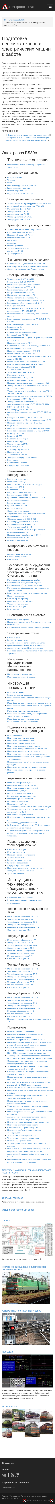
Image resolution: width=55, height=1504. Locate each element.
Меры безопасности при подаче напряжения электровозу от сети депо (27, 714)
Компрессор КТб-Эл (16, 487)
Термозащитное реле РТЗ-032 (20, 372)
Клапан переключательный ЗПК (21, 524)
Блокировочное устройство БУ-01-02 (23, 324)
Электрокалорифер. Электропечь (22, 457)
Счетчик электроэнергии (18, 556)
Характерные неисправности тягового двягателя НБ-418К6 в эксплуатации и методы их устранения (29, 1057)
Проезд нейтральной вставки (20, 798)
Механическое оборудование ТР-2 (22, 968)
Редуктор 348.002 (15, 508)
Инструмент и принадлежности (21, 674)
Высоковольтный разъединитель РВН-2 (24, 303)
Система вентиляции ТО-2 (19, 929)
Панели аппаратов (15, 595)
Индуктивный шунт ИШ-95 (18, 237)
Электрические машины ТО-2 (20, 919)
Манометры (12, 559)
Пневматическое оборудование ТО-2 (23, 927)
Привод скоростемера (17, 190)
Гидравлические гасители (18, 188)
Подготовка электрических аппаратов (23, 751)
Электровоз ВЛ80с (14, 137)
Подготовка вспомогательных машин (23, 745)
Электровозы (14, 1496)
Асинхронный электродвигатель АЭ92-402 (25, 206)
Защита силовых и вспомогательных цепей (26, 642)
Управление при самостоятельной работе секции (29, 806)
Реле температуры (15, 374)
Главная (5, 1496)
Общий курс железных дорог (18, 1209)
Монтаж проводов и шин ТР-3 (20, 1013)
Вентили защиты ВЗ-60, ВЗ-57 (20, 398)
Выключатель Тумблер (17, 462)
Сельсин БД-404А (15, 446)
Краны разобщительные (18, 500)
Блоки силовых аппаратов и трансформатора (27, 593)
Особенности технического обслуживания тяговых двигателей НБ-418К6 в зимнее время (29, 1083)
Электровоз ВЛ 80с (17, 19)
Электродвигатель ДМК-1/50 (19, 216)
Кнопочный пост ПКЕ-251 (18, 335)
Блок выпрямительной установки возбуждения (27, 266)
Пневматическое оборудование (21, 854)
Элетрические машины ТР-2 (19, 971)
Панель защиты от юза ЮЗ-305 (21, 353)
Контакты (14, 1498)
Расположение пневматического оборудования (28, 627)
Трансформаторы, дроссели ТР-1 (22, 945)
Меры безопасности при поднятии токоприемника (29, 702)
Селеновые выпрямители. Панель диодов (25, 269)
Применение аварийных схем (20, 814)
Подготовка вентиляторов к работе (22, 1124)
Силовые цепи (13, 637)
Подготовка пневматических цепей (22, 787)
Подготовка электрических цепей (21, 785)
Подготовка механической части (21, 740)
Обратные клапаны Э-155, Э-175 (21, 519)
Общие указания (14, 735)
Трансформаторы (15, 253)
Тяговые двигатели (15, 857)
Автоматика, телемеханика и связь (21, 1310)
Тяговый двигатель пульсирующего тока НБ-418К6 (29, 203)
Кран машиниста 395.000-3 (19, 495)
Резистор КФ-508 (14, 436)
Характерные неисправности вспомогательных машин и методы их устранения (28, 1107)
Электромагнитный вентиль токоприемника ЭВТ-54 (29, 396)
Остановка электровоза (17, 801)
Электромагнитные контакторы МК (22, 297)
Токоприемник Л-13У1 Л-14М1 (20, 279)
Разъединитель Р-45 (16, 305)
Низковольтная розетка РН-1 (19, 343)
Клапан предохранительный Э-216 (22, 521)
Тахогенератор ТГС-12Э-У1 (19, 449)
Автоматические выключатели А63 (22, 332)
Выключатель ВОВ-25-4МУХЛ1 (20, 281)
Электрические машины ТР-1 (20, 942)
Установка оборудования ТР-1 (20, 953)
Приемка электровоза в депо (20, 782)
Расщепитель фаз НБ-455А (19, 208)
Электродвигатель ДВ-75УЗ (19, 219)
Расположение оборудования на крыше (24, 585)
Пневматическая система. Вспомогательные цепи (29, 622)
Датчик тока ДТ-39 (15, 251)
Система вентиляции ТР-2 (18, 987)
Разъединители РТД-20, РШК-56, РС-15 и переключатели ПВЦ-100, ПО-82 (25, 309)
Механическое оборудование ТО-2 (22, 916)
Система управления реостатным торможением (28, 428)
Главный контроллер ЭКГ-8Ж (20, 289)
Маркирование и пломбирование (21, 676)
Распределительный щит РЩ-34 (21, 377)
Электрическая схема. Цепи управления (25, 648)
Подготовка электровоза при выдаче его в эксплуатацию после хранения (25, 869)
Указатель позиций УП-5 (18, 444)
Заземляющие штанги (17, 454)
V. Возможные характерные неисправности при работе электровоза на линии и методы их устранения (28, 833)
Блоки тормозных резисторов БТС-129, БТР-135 (28, 430)
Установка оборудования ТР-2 (20, 982)
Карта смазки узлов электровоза (21, 1047)
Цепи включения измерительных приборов (26, 645)
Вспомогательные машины (19, 860)
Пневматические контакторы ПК (21, 295)
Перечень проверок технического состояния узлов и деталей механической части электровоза (29, 1043)
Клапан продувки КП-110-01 (19, 409)
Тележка (11, 180)
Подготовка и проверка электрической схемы (27, 753)
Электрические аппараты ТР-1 (20, 948)
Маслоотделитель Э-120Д (18, 537)
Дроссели (11, 243)
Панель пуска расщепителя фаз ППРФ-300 (26, 361)
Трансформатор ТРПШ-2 (18, 248)
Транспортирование (16, 873)
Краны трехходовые (16, 503)
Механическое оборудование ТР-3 (22, 997)
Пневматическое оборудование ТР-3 (23, 1008)
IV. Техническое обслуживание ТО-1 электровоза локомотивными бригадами (28, 826)
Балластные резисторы (17, 438)
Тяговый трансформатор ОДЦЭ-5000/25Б (25, 229)
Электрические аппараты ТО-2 (20, 924)
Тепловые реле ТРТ (16, 369)
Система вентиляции (16, 606)
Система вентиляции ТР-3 (18, 1016)
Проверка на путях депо (18, 790)
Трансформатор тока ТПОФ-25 (21, 287)
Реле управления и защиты (19, 348)
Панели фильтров (15, 245)
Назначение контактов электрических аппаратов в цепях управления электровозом (29, 1160)
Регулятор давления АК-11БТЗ (20, 540)
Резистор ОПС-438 (15, 433)
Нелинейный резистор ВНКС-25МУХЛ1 (24, 284)
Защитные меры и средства (19, 694)
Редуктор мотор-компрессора (20, 193)
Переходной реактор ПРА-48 (20, 235)
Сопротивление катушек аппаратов (22, 1127)
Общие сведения (14, 177)
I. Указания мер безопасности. (20, 897)
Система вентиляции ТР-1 (18, 958)
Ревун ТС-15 (12, 425)
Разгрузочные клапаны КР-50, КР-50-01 (24, 417)
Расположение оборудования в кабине (24, 579)
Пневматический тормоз (18, 619)
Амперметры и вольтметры (19, 553)
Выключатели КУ (14, 327)
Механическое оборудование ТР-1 (22, 940)
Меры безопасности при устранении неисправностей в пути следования (23, 720)
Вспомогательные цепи (17, 640)
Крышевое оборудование (18, 862)
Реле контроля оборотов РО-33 (21, 366)
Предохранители (14, 452)
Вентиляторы (13, 609)
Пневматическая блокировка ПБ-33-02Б (24, 422)
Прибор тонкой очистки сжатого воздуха (24, 484)
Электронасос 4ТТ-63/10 (18, 211)
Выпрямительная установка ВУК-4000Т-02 (26, 263)
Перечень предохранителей (19, 1140)
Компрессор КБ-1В (15, 489)
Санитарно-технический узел (20, 601)
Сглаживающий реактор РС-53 (20, 232)
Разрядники (12, 460)
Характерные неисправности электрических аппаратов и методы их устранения (26, 1118)
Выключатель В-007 (16, 329)
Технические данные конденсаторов (23, 1138)
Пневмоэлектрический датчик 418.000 (24, 534)
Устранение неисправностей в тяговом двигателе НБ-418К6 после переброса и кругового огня (29, 1051)
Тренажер (7, 1351)
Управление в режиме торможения (22, 795)
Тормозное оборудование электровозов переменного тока (24, 1268)
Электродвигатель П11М (18, 214)
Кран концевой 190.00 (17, 505)
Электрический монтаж (17, 603)
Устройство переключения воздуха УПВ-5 (25, 300)
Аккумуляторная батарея (18, 465)
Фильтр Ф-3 (12, 240)
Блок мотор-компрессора (18, 598)
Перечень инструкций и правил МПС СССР (26, 1039)
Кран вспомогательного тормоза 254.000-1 (26, 497)
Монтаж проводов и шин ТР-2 (20, 984)
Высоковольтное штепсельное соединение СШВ (28, 345)
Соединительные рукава (18, 511)
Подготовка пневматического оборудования (26, 767)
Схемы (6, 1220)
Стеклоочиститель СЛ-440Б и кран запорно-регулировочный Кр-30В (26, 530)
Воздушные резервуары (17, 479)
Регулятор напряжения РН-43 (20, 380)
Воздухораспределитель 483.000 (21, 492)
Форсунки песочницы (16, 481)
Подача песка (13, 624)
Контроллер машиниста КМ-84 (20, 292)
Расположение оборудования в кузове (24, 582)
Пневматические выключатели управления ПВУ (28, 382)
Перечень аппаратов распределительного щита (28, 1122)
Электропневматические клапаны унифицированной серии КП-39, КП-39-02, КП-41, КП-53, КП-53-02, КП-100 (29, 404)
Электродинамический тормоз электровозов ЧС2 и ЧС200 (26, 1171)
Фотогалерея (9, 1406)
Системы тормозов (12, 1197)
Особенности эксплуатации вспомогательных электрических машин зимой (27, 139)
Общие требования (15, 692)
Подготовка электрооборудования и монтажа (27, 748)
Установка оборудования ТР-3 (20, 1010)
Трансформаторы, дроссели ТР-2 (22, 974)
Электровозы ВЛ (21, 7)
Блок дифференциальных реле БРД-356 (25, 364)
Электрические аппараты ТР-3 (20, 1005)
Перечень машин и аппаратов (20, 1031)
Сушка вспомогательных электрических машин (28, 135)
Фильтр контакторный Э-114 (19, 526)
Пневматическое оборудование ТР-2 (23, 979)
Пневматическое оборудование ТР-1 (23, 950)
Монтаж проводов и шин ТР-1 (20, 956)
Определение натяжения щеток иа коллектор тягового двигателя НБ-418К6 (27, 1062)
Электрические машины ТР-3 (20, 1000)
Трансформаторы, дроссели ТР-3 (22, 1003)
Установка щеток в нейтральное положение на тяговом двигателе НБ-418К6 (27, 1067)
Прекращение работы (17, 803)
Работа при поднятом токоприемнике (23, 710)
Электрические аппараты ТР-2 (20, 976)
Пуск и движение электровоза (20, 793)
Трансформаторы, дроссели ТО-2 (22, 922)
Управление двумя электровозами (22, 822)
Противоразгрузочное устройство (21, 185)
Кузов (9, 182)
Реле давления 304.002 (17, 516)
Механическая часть (16, 852)
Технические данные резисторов (21, 1135)
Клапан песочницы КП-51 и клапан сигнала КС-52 (29, 420)
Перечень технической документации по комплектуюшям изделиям (25, 1035)
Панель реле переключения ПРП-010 (23, 351)
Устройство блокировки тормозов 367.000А (26, 513)
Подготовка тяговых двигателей (21, 743)
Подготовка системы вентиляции (21, 737)
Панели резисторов (15, 441)
